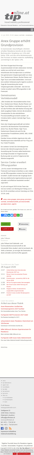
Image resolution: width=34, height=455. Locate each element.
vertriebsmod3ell (12, 202)
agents (14, 204)
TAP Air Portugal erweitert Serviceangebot (18, 282)
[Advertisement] (17, 4)
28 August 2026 (10, 265)
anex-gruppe (11, 199)
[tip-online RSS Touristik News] (11, 429)
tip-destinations (7, 382)
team (5, 401)
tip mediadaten (8, 397)
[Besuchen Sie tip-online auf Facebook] (3, 429)
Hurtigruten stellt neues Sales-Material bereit (16, 338)
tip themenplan (8, 399)
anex (5, 199)
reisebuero (29, 35)
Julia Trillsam (5, 238)
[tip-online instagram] (7, 429)
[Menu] (32, 30)
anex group (20, 199)
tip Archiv (5, 393)
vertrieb (21, 35)
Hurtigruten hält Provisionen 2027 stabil (14, 315)
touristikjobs (6, 387)
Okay (14, 453)
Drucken (22, 229)
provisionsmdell (24, 202)
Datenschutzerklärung (24, 453)
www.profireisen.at (7, 420)
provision (28, 199)
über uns (5, 395)
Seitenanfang (24, 224)
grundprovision (6, 204)
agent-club (6, 385)
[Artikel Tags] (2, 199)
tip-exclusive (6, 391)
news (16, 35)
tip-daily (5, 389)
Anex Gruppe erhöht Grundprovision (15, 43)
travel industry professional (17, 22)
